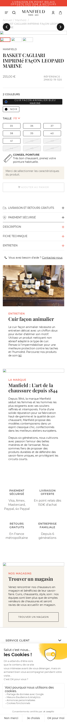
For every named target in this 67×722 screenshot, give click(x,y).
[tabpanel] (33, 33)
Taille (7, 118)
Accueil (7, 20)
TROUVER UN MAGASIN (33, 617)
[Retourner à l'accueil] (33, 12)
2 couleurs (11, 94)
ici (19, 355)
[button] (6, 27)
